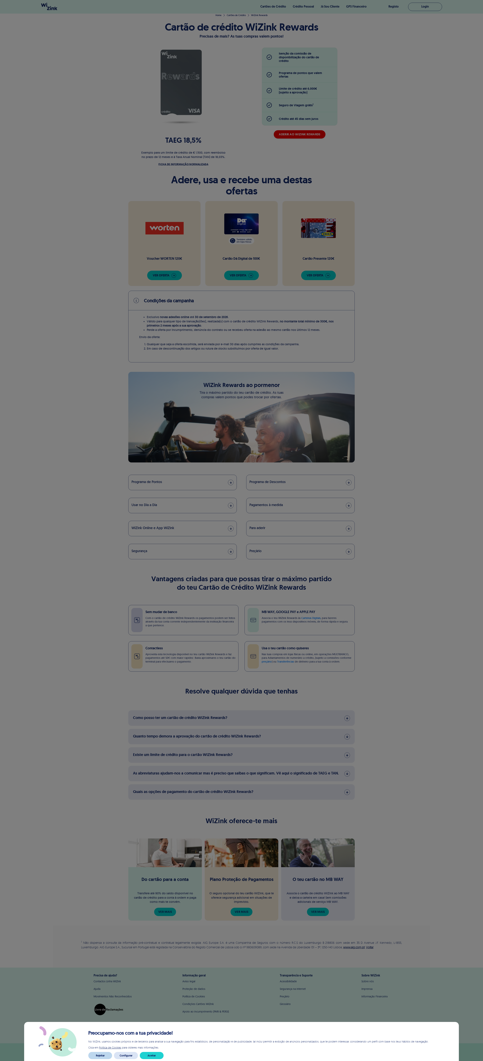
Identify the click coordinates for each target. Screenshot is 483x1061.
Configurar (126, 1055)
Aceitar (152, 1055)
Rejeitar (100, 1055)
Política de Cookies (110, 1047)
